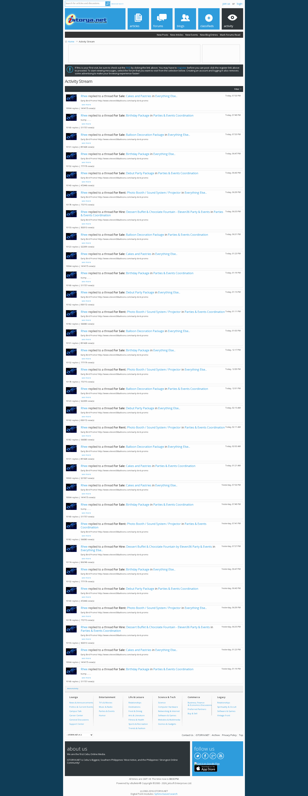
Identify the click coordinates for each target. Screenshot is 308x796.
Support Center (76, 724)
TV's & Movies (105, 702)
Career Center (76, 715)
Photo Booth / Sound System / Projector (154, 193)
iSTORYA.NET (202, 735)
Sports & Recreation (138, 724)
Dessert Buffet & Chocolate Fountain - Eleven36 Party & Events (168, 212)
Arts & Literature (137, 715)
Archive (216, 735)
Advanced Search (117, 4)
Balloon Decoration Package (145, 135)
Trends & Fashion (137, 728)
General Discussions (79, 719)
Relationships (135, 702)
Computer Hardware (168, 706)
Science (162, 702)
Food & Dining (135, 711)
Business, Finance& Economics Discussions (200, 703)
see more (86, 104)
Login (239, 3)
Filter (236, 89)
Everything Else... (166, 96)
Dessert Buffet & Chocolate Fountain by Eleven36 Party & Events (169, 547)
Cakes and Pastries (138, 96)
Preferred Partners (197, 709)
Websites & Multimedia (169, 719)
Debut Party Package (140, 173)
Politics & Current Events (81, 706)
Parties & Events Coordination (173, 115)
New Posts (162, 34)
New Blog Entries (209, 34)
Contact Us (187, 735)
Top (241, 735)
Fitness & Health (136, 719)
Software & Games (167, 715)
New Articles (176, 34)
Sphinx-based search (166, 793)
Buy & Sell (192, 713)
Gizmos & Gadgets (167, 724)
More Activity (72, 688)
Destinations (134, 706)
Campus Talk (75, 711)
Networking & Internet (169, 711)
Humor (102, 715)
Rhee (84, 96)
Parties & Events (106, 711)
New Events (191, 34)
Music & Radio (105, 706)
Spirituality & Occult (226, 706)
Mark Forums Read (230, 34)
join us (226, 3)
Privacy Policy (229, 735)
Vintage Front (223, 715)
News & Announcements (81, 702)
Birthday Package (137, 115)
